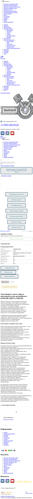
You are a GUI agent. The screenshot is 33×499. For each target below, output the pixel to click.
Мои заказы (10, 30)
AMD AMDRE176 (8, 417)
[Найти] (1, 164)
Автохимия (7, 16)
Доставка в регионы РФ (16, 216)
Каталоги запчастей (11, 4)
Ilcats (8, 42)
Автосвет (6, 18)
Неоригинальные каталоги (11, 12)
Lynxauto (6, 52)
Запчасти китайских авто (10, 8)
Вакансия (6, 49)
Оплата (6, 439)
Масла (5, 15)
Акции (5, 432)
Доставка (6, 51)
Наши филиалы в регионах (16, 194)
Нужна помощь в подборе (7, 165)
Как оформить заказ (16, 205)
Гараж (8, 33)
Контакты (6, 26)
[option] (16, 182)
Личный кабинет (8, 28)
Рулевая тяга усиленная (8, 419)
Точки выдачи (7, 27)
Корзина (9, 37)
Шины (5, 19)
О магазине (7, 438)
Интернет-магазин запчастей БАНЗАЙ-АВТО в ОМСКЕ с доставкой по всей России (16, 171)
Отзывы (12, 281)
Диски (5, 20)
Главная (6, 24)
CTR (5, 53)
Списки (9, 34)
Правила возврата (8, 440)
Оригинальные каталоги (10, 11)
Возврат (6, 436)
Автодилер (10, 44)
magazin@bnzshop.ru (7, 485)
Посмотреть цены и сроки (16, 239)
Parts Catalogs (10, 41)
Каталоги (6, 1)
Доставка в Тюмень (16, 222)
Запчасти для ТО (8, 9)
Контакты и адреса (16, 199)
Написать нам (8, 272)
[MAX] (7, 133)
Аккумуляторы (8, 13)
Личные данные (11, 35)
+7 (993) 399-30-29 (10, 124)
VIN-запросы (7, 38)
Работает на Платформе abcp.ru (8, 496)
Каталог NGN (10, 46)
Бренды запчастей (8, 22)
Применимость (5, 281)
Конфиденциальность (9, 433)
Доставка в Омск (16, 227)
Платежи (9, 31)
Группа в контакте (9, 276)
